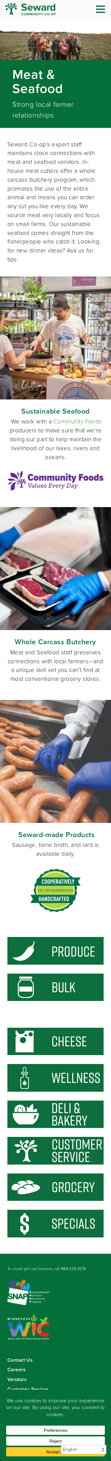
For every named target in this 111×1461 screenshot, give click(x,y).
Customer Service (27, 1389)
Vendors (17, 1379)
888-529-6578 (73, 1269)
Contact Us (19, 1360)
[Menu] (102, 10)
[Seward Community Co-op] (42, 9)
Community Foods (78, 421)
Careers (16, 1369)
